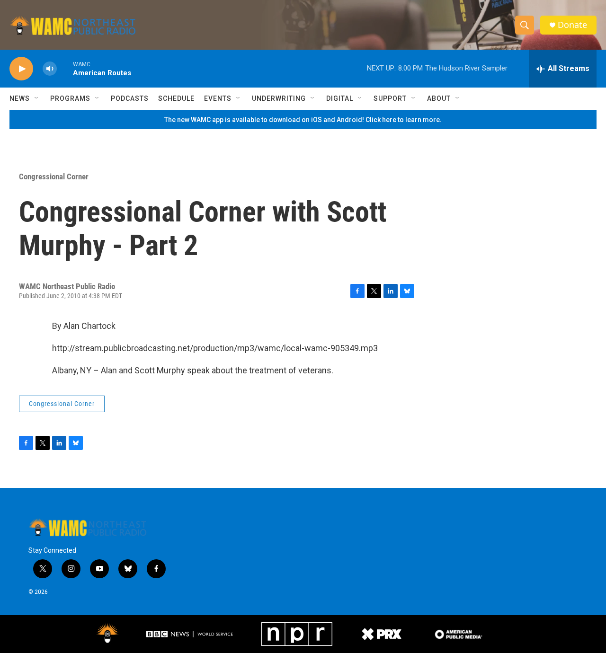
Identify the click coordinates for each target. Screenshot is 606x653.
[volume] (50, 68)
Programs (70, 98)
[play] (21, 68)
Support (390, 98)
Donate (572, 25)
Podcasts (130, 98)
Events (218, 98)
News (19, 98)
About (439, 98)
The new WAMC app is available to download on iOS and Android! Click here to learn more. (303, 120)
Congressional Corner (54, 176)
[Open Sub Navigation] (37, 98)
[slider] (64, 68)
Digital (339, 98)
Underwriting (279, 98)
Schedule (176, 98)
